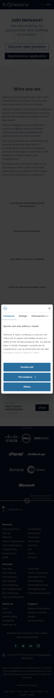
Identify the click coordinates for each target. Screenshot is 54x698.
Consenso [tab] (8, 316)
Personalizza (25, 377)
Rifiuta (27, 386)
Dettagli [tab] (23, 316)
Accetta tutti (27, 367)
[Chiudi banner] (49, 308)
